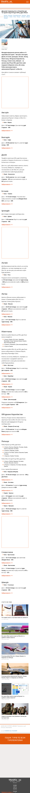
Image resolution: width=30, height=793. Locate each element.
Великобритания (17, 15)
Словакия (23, 16)
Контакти (15, 782)
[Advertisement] (15, 92)
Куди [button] (15, 785)
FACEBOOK (7, 730)
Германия (24, 15)
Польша (18, 16)
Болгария (10, 15)
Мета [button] (15, 787)
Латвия (11, 16)
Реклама (18, 781)
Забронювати (6, 130)
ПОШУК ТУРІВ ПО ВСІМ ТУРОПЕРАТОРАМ (15, 738)
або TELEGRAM (13, 730)
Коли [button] (15, 789)
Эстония (6, 18)
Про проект (12, 781)
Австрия (6, 15)
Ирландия (6, 16)
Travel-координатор (5, 47)
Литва (14, 16)
